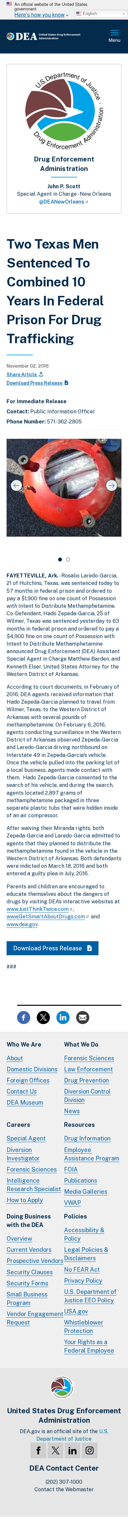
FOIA (71, 1169)
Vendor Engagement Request (35, 1318)
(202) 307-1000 (64, 1482)
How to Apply (25, 1200)
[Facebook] (38, 1450)
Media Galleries (85, 1191)
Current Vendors (29, 1249)
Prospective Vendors (35, 1260)
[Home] (54, 36)
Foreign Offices (28, 1080)
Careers (18, 1124)
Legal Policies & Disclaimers (86, 1254)
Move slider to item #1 (60, 559)
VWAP (72, 1202)
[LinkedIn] (72, 1450)
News (72, 1111)
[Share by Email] (82, 1016)
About (15, 1058)
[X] (55, 1450)
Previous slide (16, 485)
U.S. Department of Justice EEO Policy (90, 1296)
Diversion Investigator (23, 1154)
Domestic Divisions (32, 1069)
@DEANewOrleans (61, 202)
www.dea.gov (22, 924)
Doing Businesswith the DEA (29, 1220)
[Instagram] (89, 1450)
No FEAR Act (82, 1269)
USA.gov (76, 1311)
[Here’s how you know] (64, 10)
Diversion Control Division (87, 1095)
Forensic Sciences (89, 1058)
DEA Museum (25, 1102)
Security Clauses (30, 1272)
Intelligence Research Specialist (34, 1184)
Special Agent (26, 1138)
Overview (19, 1238)
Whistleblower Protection (83, 1326)
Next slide (111, 485)
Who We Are (24, 1044)
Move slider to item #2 (68, 559)
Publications (80, 1180)
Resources (79, 1124)
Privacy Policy (83, 1280)
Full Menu (114, 36)
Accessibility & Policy (84, 1234)
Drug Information (87, 1138)
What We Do (81, 1044)
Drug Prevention (86, 1080)
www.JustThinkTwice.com (38, 909)
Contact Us (22, 1091)
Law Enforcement (88, 1069)
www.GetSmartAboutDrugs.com (46, 916)
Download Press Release (35, 383)
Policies (75, 1216)
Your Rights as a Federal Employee (89, 1346)
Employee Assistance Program (91, 1154)
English (89, 13)
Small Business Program (27, 1298)
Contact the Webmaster (64, 1489)
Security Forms (27, 1283)
